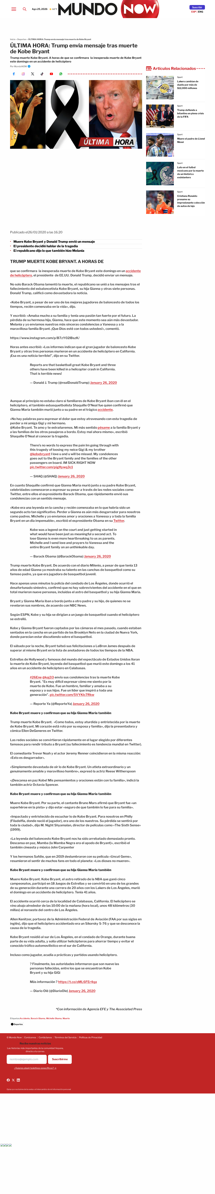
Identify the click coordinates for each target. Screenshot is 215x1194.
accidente (105, 410)
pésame (104, 427)
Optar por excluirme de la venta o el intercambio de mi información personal (39, 1089)
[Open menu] (13, 9)
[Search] (24, 9)
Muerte (66, 1018)
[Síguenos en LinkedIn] (18, 1080)
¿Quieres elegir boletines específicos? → (35, 1068)
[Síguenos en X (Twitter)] (13, 1080)
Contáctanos (45, 1037)
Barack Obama (38, 1018)
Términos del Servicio (65, 1037)
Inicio (12, 39)
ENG (200, 11)
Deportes (21, 39)
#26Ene (36, 677)
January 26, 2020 (103, 383)
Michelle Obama (54, 1018)
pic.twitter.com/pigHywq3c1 (51, 467)
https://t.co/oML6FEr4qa (77, 982)
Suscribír (197, 7)
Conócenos (30, 1037)
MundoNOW (20, 66)
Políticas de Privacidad (90, 1037)
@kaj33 (48, 677)
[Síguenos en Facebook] (8, 1080)
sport (180, 77)
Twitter (118, 521)
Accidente (25, 1018)
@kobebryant (40, 454)
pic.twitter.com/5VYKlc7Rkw (72, 695)
